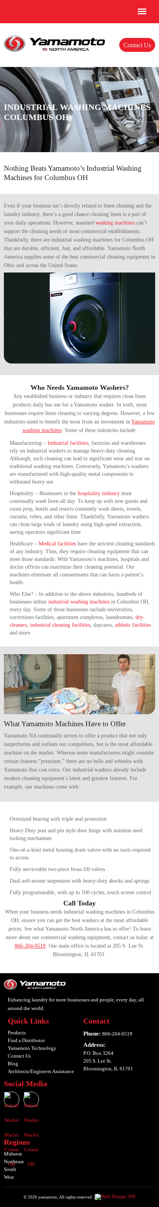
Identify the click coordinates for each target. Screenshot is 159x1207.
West (9, 1177)
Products (17, 1033)
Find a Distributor (26, 1040)
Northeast (14, 1161)
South (10, 1169)
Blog (13, 1063)
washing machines (115, 223)
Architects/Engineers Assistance (41, 1071)
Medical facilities (57, 544)
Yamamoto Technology (32, 1048)
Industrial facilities (67, 443)
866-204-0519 (30, 946)
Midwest (13, 1154)
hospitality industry (99, 493)
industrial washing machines (79, 602)
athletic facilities (133, 625)
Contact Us (137, 45)
